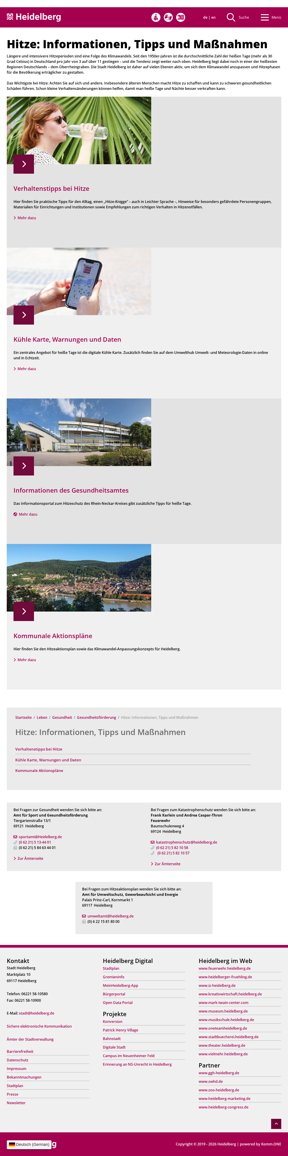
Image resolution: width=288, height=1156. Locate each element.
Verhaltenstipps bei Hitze (38, 749)
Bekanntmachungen (24, 1077)
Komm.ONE (271, 1144)
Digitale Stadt (114, 1047)
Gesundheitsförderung (96, 717)
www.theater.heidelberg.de (222, 1045)
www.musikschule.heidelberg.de (226, 1019)
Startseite (23, 717)
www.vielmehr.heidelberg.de (223, 1053)
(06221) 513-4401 (35, 842)
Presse (12, 1094)
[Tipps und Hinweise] (79, 129)
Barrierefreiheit (20, 1051)
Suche (244, 17)
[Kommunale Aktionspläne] (79, 577)
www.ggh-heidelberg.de (219, 1072)
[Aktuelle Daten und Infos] (79, 280)
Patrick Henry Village (120, 1030)
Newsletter (16, 1102)
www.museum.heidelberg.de (223, 1011)
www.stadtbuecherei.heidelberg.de (229, 1036)
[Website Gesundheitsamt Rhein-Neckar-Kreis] (79, 431)
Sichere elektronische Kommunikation (39, 1026)
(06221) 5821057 (173, 853)
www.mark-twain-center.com (223, 1002)
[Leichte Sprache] (180, 17)
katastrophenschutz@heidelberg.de (192, 842)
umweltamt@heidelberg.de (111, 916)
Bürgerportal (114, 994)
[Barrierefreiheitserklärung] (155, 17)
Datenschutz (17, 1060)
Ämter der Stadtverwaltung (30, 1039)
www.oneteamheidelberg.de (223, 1028)
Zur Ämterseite (30, 858)
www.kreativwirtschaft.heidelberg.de (230, 994)
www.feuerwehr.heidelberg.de (225, 968)
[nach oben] (276, 1124)
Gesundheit (62, 717)
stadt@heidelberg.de (36, 1013)
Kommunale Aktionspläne (39, 770)
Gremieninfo (113, 976)
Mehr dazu (27, 217)
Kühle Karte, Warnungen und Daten (48, 759)
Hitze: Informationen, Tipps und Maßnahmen (100, 732)
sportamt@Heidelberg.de (40, 836)
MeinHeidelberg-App (120, 985)
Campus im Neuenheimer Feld (129, 1055)
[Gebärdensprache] (168, 17)
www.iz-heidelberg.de (217, 985)
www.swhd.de (211, 1081)
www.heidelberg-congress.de (223, 1107)
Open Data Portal (118, 1002)
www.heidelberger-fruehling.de (225, 976)
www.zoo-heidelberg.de (219, 1090)
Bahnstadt (112, 1038)
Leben (42, 717)
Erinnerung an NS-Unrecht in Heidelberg (137, 1064)
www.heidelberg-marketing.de (224, 1098)
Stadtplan (15, 1085)
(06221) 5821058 (172, 847)
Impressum (16, 1068)
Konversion (112, 1021)
